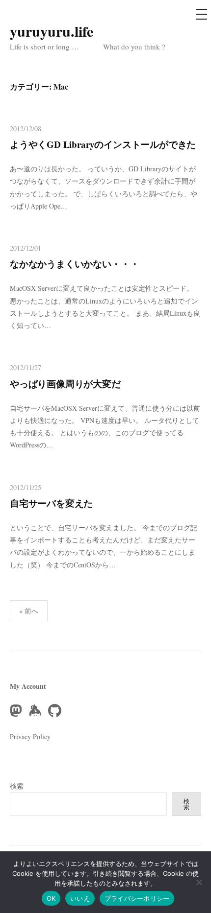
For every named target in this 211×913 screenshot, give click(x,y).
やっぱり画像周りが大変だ (65, 383)
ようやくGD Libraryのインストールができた (103, 144)
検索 (17, 786)
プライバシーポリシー (137, 898)
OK (51, 898)
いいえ (80, 898)
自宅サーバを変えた (51, 503)
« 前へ (28, 610)
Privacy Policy (30, 736)
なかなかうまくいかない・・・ (74, 263)
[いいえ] (199, 882)
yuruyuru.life (51, 31)
